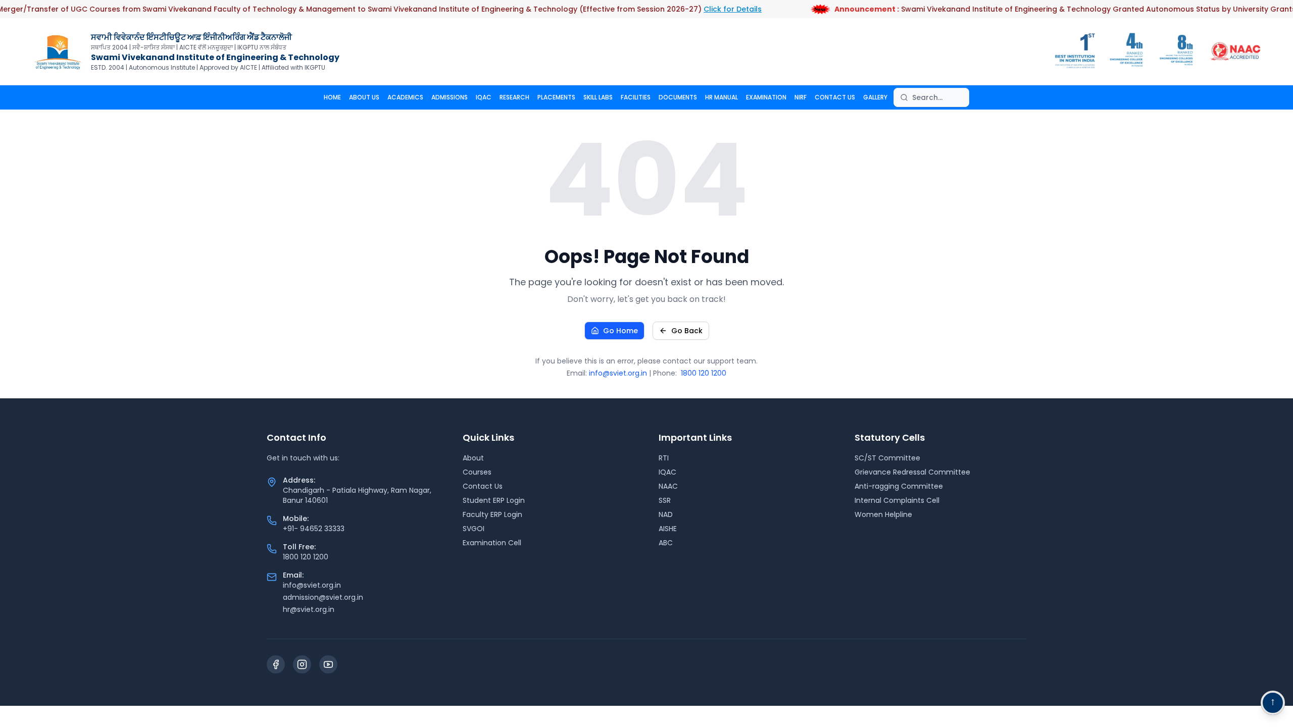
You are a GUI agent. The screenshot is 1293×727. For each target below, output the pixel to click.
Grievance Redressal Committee (912, 472)
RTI (664, 458)
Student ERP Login (494, 500)
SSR (665, 500)
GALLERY (875, 97)
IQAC (483, 97)
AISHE (668, 529)
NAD (666, 514)
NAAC (668, 486)
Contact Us (483, 486)
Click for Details (719, 9)
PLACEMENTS (556, 97)
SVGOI (473, 529)
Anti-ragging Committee (899, 486)
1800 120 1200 (703, 373)
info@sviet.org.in (618, 373)
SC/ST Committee (887, 458)
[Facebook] (276, 664)
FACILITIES (636, 97)
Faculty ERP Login (492, 514)
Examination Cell (492, 543)
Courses (477, 472)
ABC (666, 543)
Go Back (687, 331)
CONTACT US (835, 97)
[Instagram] (302, 664)
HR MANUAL (721, 97)
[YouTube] (328, 664)
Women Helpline (883, 514)
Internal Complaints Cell (897, 500)
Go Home (620, 331)
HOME (332, 97)
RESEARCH (514, 97)
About (473, 458)
